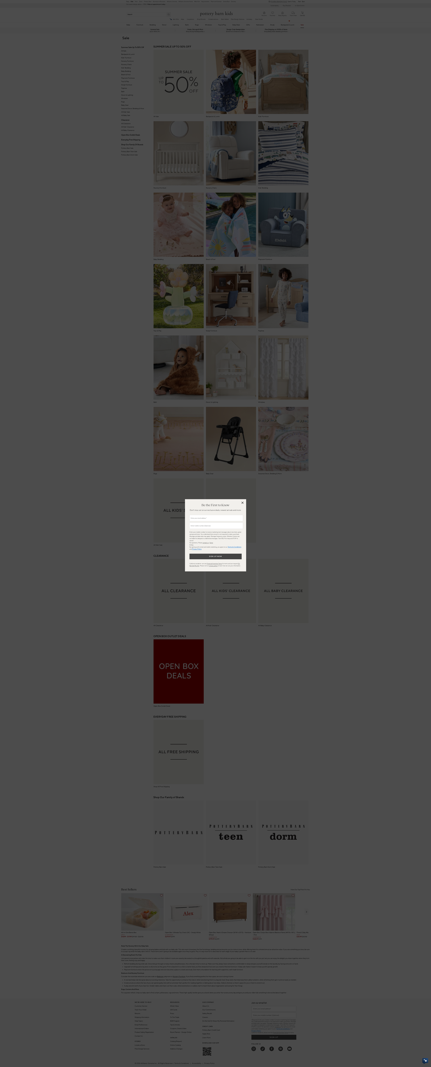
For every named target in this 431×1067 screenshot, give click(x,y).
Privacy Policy (197, 549)
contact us (206, 543)
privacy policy (213, 566)
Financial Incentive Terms (214, 564)
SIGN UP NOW (215, 556)
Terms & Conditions (234, 547)
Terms (211, 543)
